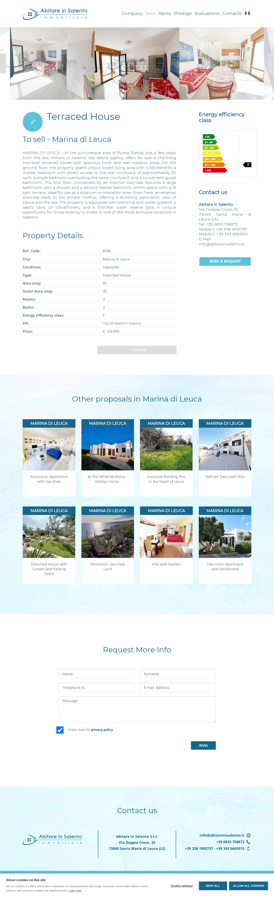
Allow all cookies (248, 885)
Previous (3, 63)
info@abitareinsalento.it (221, 244)
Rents (165, 13)
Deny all (213, 885)
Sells (150, 13)
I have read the (90, 729)
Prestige (183, 13)
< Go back (137, 350)
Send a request (225, 261)
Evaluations (207, 13)
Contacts (232, 13)
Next (271, 63)
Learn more (75, 890)
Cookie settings (182, 885)
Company (132, 13)
